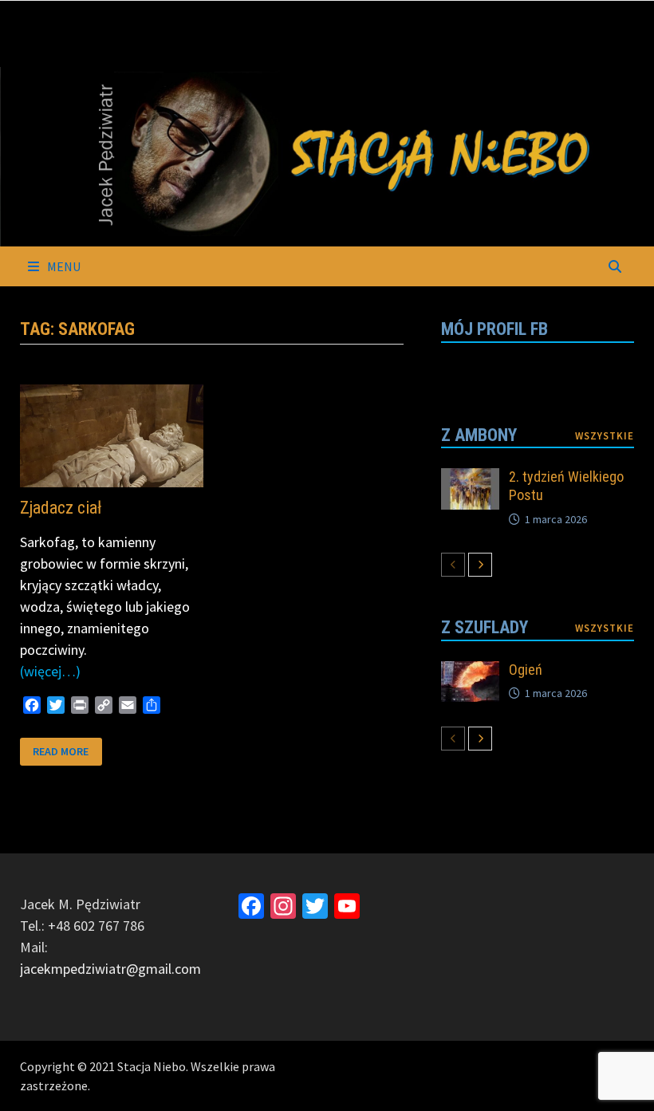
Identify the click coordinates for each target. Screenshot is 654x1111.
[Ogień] (470, 672)
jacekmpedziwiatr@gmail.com (110, 968)
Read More (60, 750)
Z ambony (479, 435)
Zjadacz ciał (61, 508)
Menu (63, 266)
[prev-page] (453, 565)
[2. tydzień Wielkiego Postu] (470, 479)
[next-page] (480, 565)
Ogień (525, 669)
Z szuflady (484, 627)
